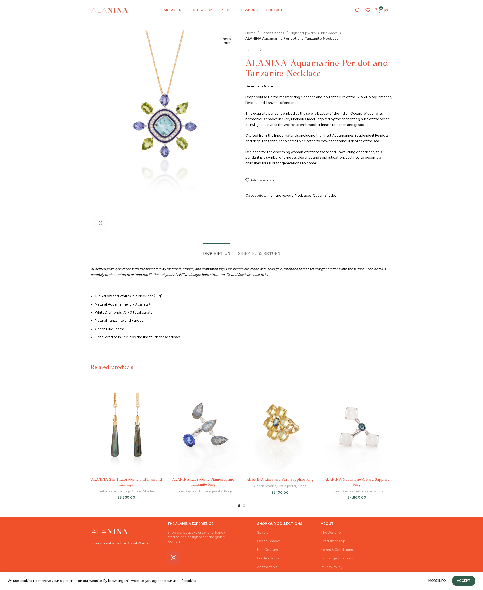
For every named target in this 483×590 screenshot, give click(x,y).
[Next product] (261, 50)
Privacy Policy (331, 567)
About (327, 524)
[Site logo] (110, 10)
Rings (228, 491)
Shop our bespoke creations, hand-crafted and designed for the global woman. (196, 537)
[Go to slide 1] (239, 505)
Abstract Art (267, 567)
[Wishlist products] (368, 10)
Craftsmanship (333, 541)
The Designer (331, 532)
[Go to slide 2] (244, 505)
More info (437, 581)
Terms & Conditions (337, 549)
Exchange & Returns (337, 558)
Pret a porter (107, 491)
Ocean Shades (272, 33)
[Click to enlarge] (100, 223)
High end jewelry (303, 33)
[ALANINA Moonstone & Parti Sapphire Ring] (357, 425)
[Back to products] (255, 50)
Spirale (262, 532)
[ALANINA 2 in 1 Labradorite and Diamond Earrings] (126, 425)
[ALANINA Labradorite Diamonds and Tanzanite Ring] (203, 425)
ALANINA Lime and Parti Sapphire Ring (280, 479)
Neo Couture (267, 549)
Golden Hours (268, 558)
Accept (463, 581)
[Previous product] (248, 50)
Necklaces (329, 33)
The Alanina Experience (190, 524)
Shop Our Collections (279, 524)
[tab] (216, 251)
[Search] (358, 10)
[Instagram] (173, 557)
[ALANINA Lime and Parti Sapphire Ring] (280, 425)
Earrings (124, 491)
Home (250, 33)
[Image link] (110, 531)
